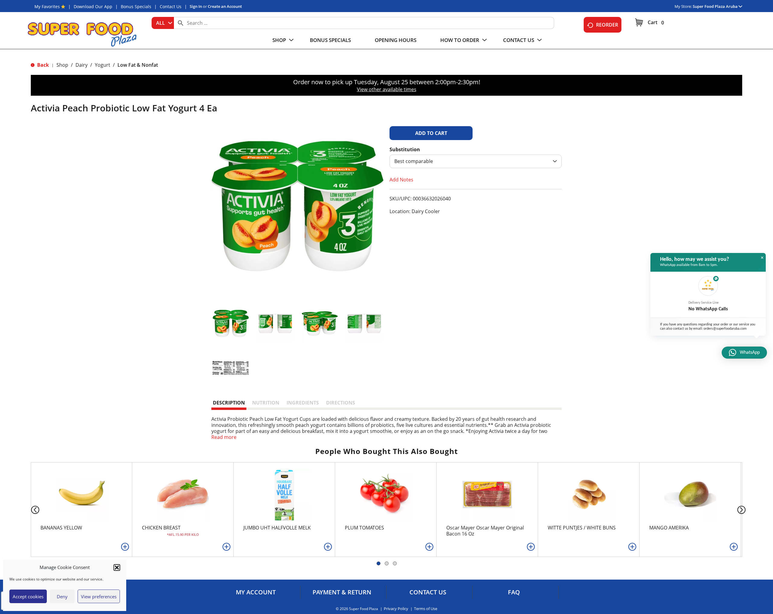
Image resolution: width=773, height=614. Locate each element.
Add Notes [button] (401, 179)
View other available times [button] (386, 89)
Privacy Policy (396, 608)
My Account (256, 592)
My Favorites (47, 6)
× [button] (762, 258)
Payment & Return (342, 592)
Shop (62, 65)
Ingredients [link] (303, 402)
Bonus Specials (136, 6)
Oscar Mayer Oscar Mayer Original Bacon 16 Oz (485, 530)
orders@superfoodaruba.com (725, 329)
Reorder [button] (607, 24)
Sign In (196, 6)
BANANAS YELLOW (61, 527)
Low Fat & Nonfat (137, 65)
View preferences (99, 596)
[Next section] (743, 509)
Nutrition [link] (265, 402)
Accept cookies (28, 596)
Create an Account (225, 6)
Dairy (81, 65)
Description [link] (229, 402)
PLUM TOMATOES (364, 527)
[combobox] (163, 23)
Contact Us (170, 6)
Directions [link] (340, 402)
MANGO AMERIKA (669, 527)
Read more (223, 437)
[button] (117, 567)
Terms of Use (425, 608)
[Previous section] (30, 509)
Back (42, 65)
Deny (62, 596)
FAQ (514, 592)
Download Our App (93, 6)
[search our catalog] (180, 23)
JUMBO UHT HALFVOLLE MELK (277, 527)
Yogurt (102, 65)
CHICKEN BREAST (161, 527)
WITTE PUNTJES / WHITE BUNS (582, 527)
